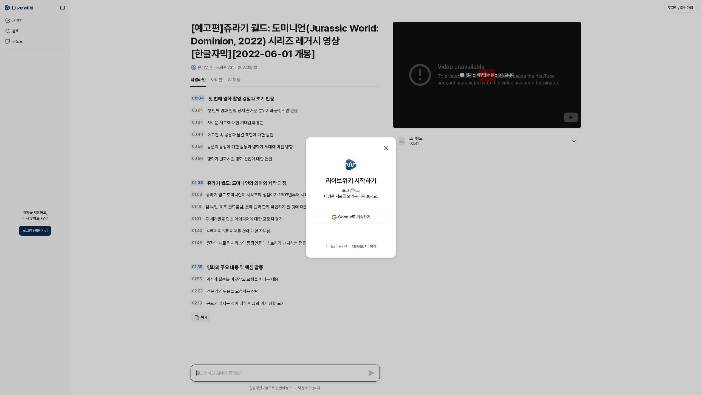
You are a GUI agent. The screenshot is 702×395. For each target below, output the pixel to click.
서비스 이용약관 (336, 246)
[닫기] (386, 148)
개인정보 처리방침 (364, 246)
